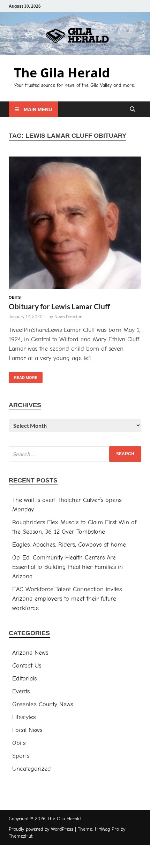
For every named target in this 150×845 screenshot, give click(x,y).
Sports (20, 756)
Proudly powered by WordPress (41, 829)
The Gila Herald (62, 72)
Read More (23, 376)
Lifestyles (24, 717)
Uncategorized (31, 768)
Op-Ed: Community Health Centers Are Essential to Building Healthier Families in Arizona (67, 567)
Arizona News (30, 652)
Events (21, 691)
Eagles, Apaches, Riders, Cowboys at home (69, 544)
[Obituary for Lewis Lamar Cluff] (75, 224)
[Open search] (132, 109)
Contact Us (26, 665)
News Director (68, 316)
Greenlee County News (42, 704)
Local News (27, 730)
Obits (15, 297)
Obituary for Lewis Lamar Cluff (59, 306)
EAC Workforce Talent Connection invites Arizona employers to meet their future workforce (67, 599)
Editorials (24, 678)
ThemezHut (20, 836)
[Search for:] (75, 454)
